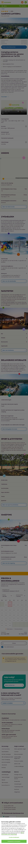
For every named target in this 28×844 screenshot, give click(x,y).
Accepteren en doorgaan (14, 841)
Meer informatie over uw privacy (12, 833)
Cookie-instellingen (14, 837)
